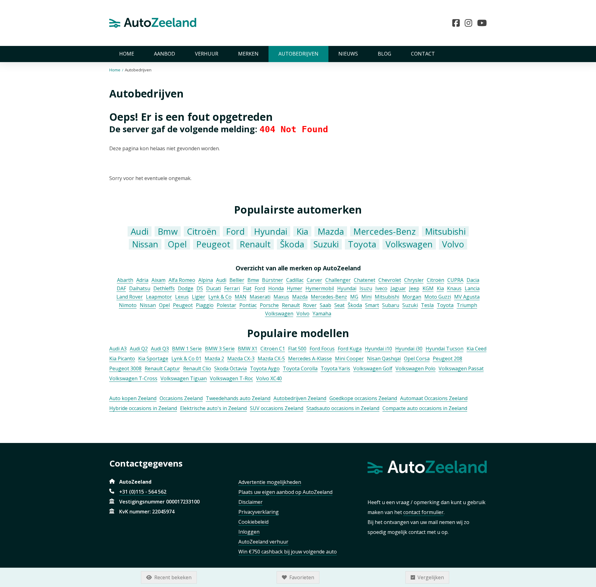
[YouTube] (482, 23)
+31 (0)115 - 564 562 (142, 491)
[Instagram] (471, 23)
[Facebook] (458, 23)
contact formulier (423, 512)
